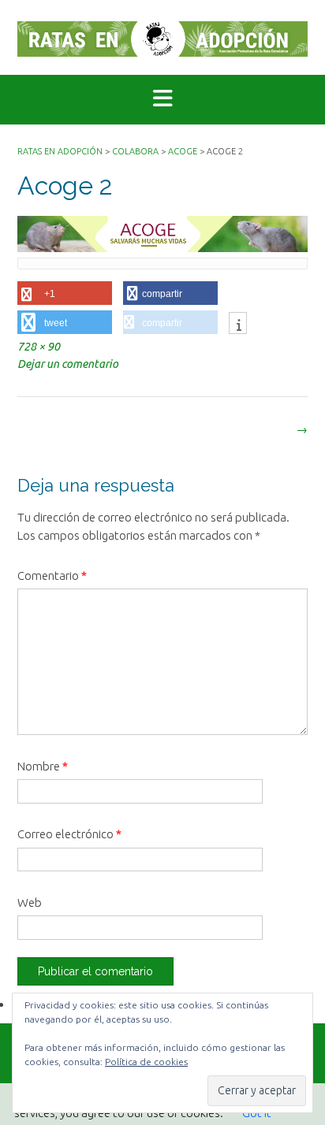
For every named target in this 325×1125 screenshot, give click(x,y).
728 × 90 (38, 346)
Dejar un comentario (67, 364)
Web (29, 902)
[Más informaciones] (238, 324)
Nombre (42, 766)
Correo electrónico (69, 834)
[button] (162, 99)
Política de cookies (146, 1061)
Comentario (52, 575)
